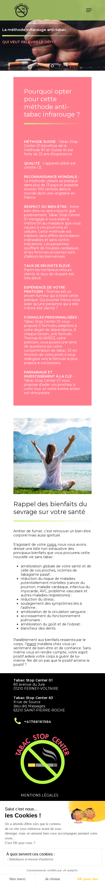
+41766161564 (37, 721)
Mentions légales (39, 795)
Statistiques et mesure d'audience (31, 859)
